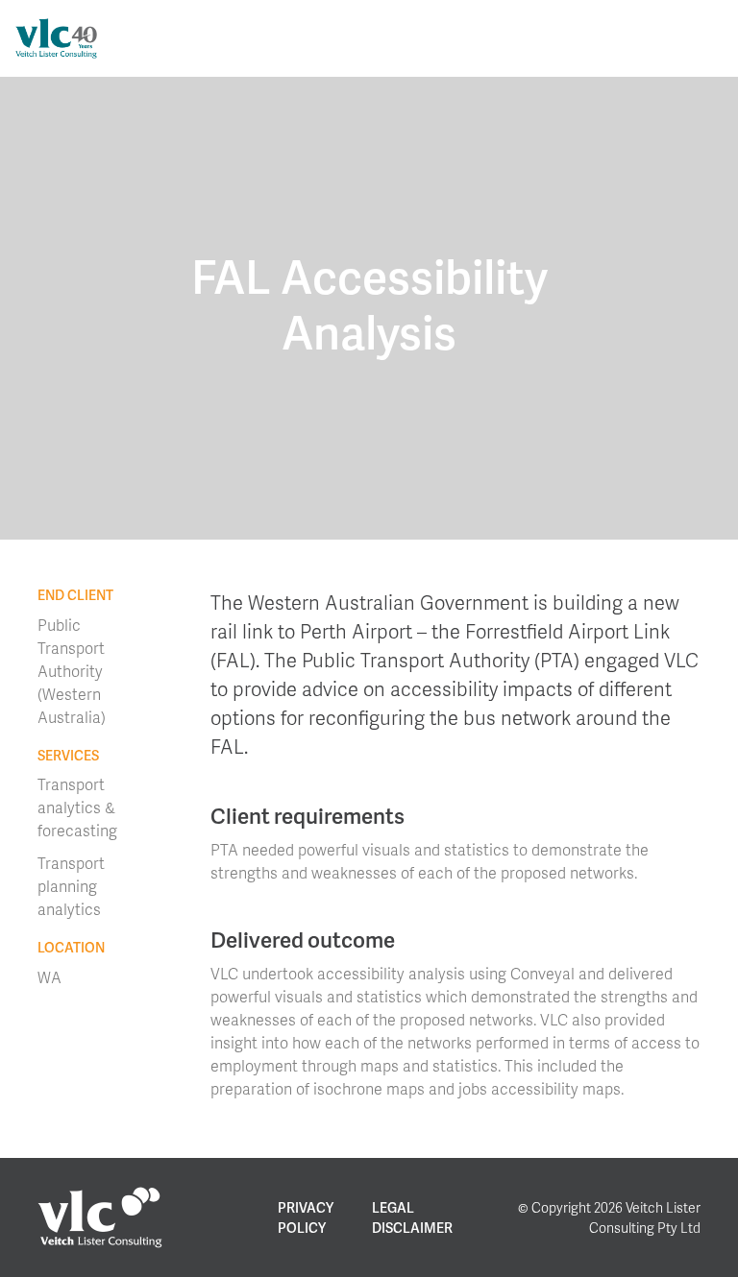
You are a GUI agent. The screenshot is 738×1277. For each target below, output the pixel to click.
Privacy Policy (305, 1217)
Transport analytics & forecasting (77, 807)
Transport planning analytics (71, 886)
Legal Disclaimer (412, 1217)
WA (49, 977)
